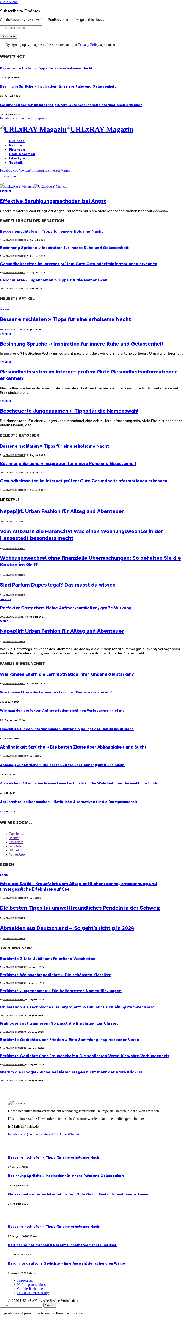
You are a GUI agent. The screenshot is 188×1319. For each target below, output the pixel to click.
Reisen (4, 875)
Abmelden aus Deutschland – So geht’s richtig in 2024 (67, 927)
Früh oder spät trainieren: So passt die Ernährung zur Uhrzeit (59, 1023)
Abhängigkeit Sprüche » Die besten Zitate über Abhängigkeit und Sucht (73, 747)
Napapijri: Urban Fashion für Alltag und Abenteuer (62, 511)
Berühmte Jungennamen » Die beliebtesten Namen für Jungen (61, 990)
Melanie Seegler (14, 240)
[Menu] (2, 183)
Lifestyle (17, 158)
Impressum (25, 1280)
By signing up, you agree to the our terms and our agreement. (60, 45)
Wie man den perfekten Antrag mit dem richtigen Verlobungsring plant (62, 710)
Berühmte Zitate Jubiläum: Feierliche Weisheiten (47, 958)
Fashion (5, 621)
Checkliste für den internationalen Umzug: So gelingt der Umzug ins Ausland (67, 729)
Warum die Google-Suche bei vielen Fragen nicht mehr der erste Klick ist (71, 1072)
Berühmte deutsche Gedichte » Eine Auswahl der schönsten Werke (66, 1263)
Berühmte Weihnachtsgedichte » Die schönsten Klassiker (55, 974)
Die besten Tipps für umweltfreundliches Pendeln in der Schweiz (80, 907)
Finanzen (17, 149)
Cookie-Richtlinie (30, 1289)
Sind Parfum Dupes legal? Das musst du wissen (58, 584)
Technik (16, 162)
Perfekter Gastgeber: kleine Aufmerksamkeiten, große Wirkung (66, 608)
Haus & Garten (22, 154)
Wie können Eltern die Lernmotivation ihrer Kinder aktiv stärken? (67, 674)
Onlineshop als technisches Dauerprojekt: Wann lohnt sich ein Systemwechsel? (77, 1007)
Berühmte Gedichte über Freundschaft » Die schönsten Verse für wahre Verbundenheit (84, 1055)
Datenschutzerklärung (33, 1293)
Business (17, 141)
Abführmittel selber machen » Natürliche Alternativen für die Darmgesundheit (68, 802)
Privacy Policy (88, 45)
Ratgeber (6, 191)
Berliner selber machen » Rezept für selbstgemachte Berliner (62, 1245)
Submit (50, 1305)
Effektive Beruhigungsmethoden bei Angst (53, 200)
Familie (15, 145)
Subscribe (9, 176)
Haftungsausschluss (31, 1285)
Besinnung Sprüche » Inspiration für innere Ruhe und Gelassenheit (58, 86)
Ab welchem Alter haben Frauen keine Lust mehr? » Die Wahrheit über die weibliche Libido (79, 783)
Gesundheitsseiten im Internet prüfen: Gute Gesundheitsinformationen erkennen (71, 105)
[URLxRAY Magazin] (94, 129)
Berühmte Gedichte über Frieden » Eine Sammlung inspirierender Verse (69, 1039)
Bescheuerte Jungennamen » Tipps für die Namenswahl (54, 280)
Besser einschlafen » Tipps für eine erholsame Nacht (46, 68)
